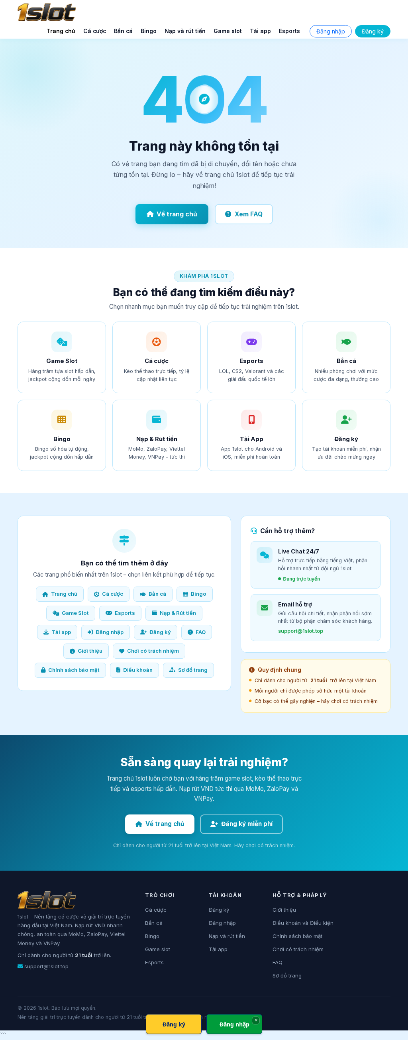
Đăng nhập (330, 31)
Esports (289, 31)
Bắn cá (123, 31)
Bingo (149, 31)
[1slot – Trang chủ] (47, 12)
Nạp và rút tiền (185, 31)
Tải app (260, 31)
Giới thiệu (90, 651)
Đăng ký (373, 31)
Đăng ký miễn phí (247, 824)
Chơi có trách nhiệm (153, 651)
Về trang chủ (177, 214)
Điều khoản (138, 670)
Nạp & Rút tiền (178, 613)
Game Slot (75, 613)
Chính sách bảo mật (74, 670)
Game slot (228, 31)
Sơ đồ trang (193, 670)
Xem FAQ (249, 214)
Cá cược (94, 31)
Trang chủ (61, 31)
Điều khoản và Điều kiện (303, 923)
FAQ (201, 632)
